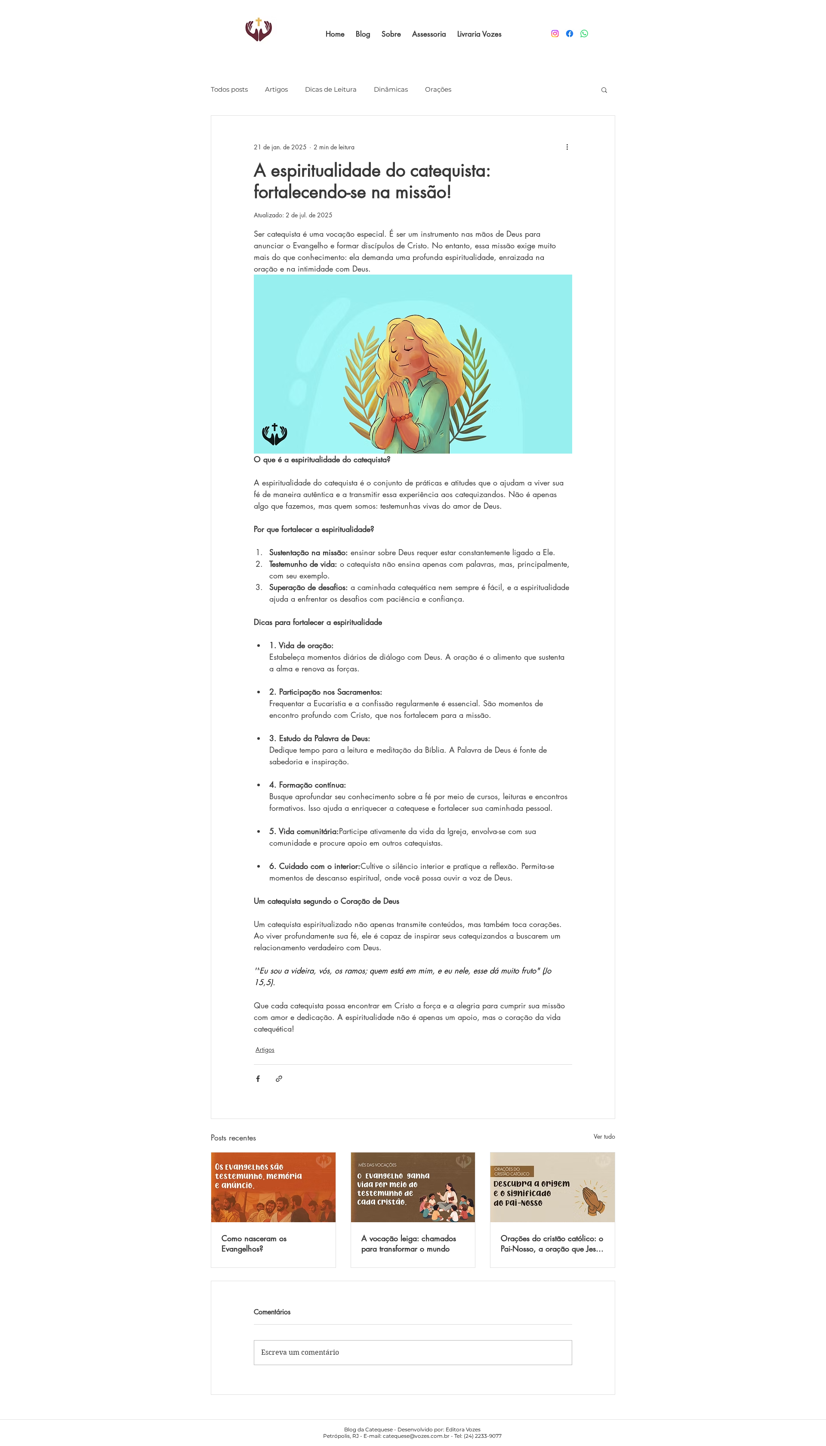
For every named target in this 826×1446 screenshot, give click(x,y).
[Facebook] (569, 33)
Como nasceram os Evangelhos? (254, 1243)
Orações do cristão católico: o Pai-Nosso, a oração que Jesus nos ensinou (552, 1243)
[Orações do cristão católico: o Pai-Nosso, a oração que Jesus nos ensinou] (552, 1187)
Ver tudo (604, 1136)
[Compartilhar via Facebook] (258, 1079)
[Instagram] (555, 33)
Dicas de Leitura (331, 89)
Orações (438, 89)
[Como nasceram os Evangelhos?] (273, 1187)
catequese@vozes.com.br (416, 1436)
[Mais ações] (567, 147)
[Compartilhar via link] (279, 1079)
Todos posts (229, 89)
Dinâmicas (391, 89)
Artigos (276, 89)
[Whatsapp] (584, 33)
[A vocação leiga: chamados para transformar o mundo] (413, 1187)
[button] (604, 89)
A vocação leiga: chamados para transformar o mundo (408, 1243)
